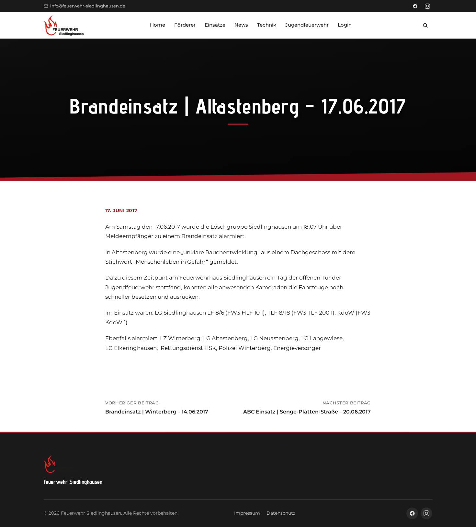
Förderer (185, 25)
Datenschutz (280, 513)
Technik (266, 25)
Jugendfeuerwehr (307, 25)
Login (345, 25)
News (241, 25)
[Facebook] (415, 6)
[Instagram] (427, 6)
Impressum (247, 513)
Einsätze (215, 25)
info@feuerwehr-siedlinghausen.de (87, 6)
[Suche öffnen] (425, 25)
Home (157, 25)
